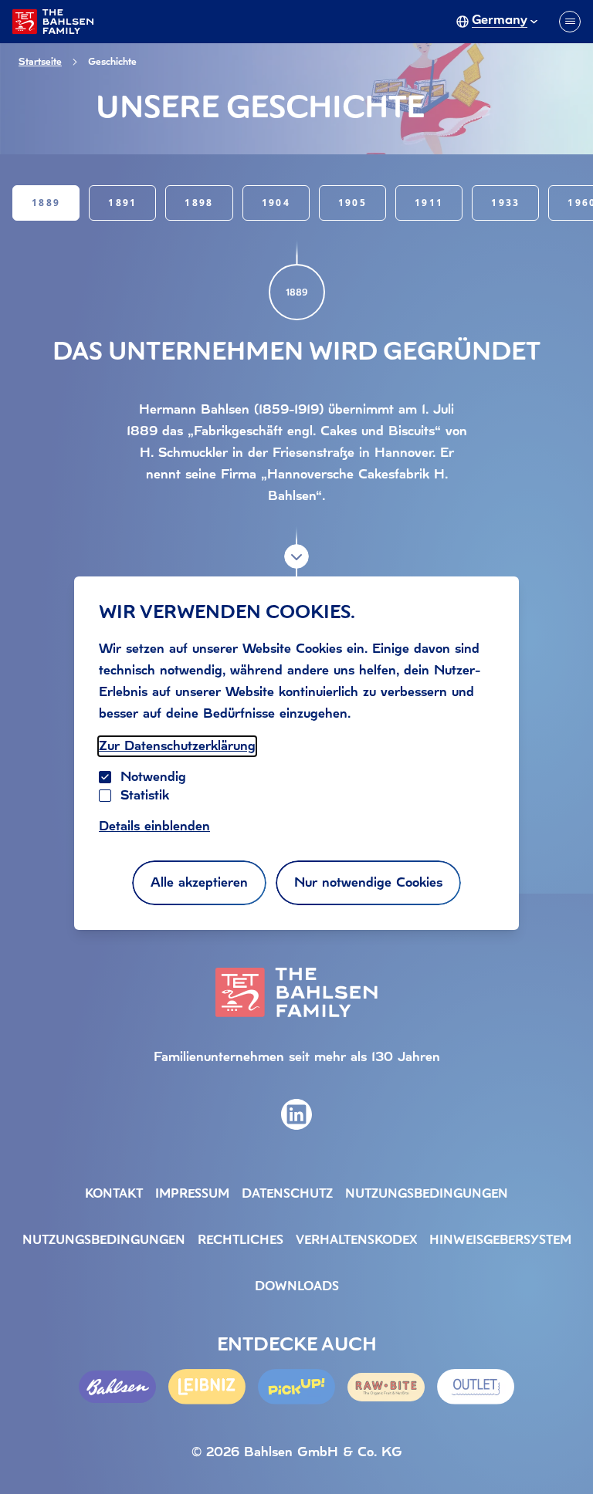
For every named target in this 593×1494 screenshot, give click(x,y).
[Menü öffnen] (570, 21)
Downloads (297, 1287)
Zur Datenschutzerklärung (177, 746)
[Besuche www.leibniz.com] (207, 1386)
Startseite (40, 62)
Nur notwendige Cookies (368, 882)
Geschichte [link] (112, 62)
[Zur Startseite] (52, 21)
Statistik (144, 795)
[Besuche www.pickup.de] (296, 1386)
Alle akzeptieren (199, 882)
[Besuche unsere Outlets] (475, 1386)
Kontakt (114, 1194)
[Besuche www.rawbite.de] (386, 1387)
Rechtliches (240, 1241)
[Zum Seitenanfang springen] (562, 1451)
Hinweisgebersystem (500, 1241)
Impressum (192, 1194)
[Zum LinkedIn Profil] (296, 1114)
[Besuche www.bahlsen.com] (117, 1387)
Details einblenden (154, 826)
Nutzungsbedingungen (426, 1194)
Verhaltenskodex (356, 1241)
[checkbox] (105, 795)
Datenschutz (287, 1194)
